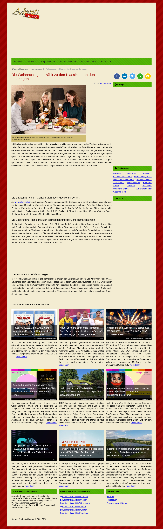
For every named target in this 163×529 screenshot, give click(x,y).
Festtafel (117, 173)
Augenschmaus (48, 62)
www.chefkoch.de (23, 202)
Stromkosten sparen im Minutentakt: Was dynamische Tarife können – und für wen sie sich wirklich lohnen (128, 452)
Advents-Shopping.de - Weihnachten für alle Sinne (26, 13)
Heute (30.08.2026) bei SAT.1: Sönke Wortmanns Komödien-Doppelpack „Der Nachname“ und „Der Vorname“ (33, 331)
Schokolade (118, 183)
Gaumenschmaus (68, 62)
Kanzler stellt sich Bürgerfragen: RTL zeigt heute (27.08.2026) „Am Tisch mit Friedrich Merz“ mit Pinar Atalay (81, 452)
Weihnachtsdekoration (123, 179)
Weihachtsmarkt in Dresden (74, 500)
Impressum (106, 62)
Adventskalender (144, 189)
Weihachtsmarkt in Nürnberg (75, 496)
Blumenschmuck (144, 179)
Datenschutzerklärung (117, 503)
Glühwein (131, 186)
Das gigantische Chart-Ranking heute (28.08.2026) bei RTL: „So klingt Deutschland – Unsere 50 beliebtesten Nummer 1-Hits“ (32, 450)
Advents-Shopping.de (20, 69)
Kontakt (110, 496)
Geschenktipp (119, 192)
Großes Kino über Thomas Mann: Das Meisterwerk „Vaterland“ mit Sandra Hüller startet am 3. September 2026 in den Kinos (34, 390)
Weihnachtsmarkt (121, 189)
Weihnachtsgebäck (143, 176)
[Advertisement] (81, 39)
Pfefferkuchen (133, 183)
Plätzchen (147, 186)
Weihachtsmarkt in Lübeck (74, 506)
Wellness (147, 173)
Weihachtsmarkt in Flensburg (75, 513)
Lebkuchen (132, 173)
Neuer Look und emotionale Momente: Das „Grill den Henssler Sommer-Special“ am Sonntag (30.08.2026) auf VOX (81, 331)
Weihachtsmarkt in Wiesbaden (76, 503)
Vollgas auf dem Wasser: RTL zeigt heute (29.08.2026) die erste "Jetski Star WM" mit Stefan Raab (128, 331)
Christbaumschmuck (122, 176)
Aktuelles (32, 62)
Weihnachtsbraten (105, 83)
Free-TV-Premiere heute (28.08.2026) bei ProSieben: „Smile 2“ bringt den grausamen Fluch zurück (128, 391)
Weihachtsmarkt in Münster (74, 510)
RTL (102, 338)
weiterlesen (21, 356)
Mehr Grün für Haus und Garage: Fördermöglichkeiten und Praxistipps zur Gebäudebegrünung (80, 391)
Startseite (18, 62)
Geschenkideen (88, 62)
